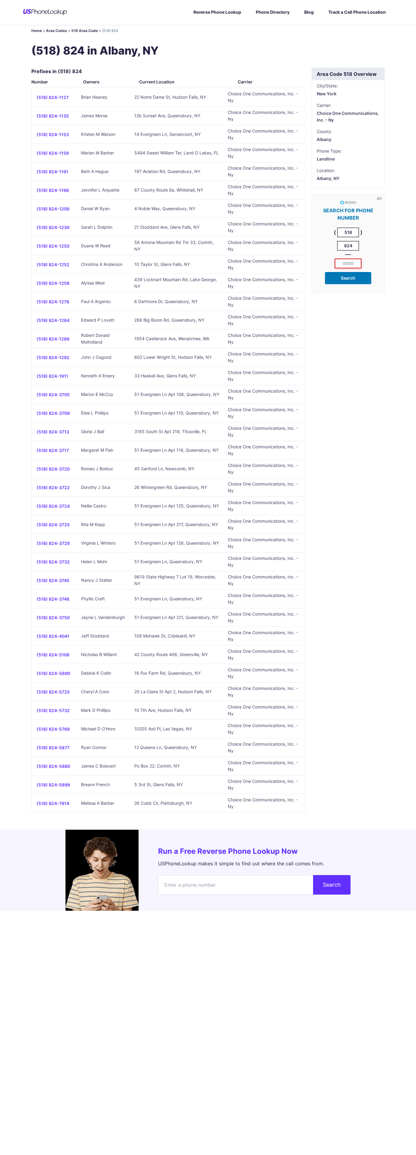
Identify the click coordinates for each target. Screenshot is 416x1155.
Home (36, 30)
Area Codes (56, 30)
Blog (309, 12)
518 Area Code (84, 30)
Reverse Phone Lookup (217, 12)
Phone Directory (273, 12)
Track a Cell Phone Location (357, 12)
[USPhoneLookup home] (45, 12)
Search (348, 278)
